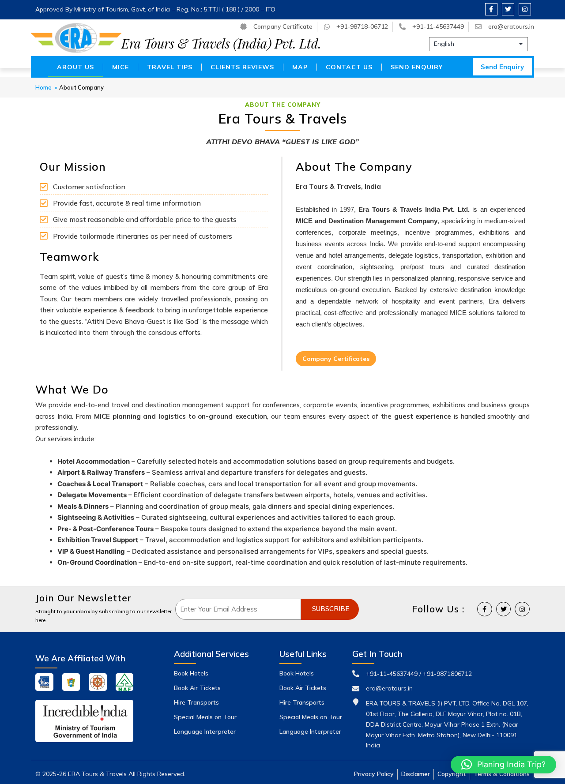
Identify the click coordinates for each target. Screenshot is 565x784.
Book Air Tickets (197, 688)
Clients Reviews (242, 67)
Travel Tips (169, 67)
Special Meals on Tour (205, 717)
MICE (120, 67)
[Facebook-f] (491, 9)
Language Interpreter (205, 731)
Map (300, 67)
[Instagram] (525, 9)
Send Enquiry (417, 67)
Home (43, 87)
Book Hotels (191, 673)
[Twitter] (508, 9)
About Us (75, 67)
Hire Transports (196, 702)
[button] (503, 764)
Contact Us (349, 67)
